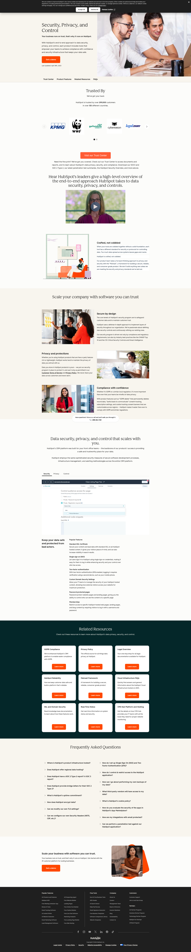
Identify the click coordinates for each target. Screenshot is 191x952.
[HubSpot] (95, 938)
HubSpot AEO (46, 900)
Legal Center (58, 945)
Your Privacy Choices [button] (131, 945)
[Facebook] (78, 932)
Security (81, 945)
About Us (112, 897)
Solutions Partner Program (137, 913)
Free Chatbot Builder (70, 910)
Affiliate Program (134, 923)
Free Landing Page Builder (71, 920)
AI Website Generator (48, 916)
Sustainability (114, 916)
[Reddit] (107, 932)
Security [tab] (47, 474)
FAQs (95, 79)
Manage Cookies (107, 9)
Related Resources (82, 79)
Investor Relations (115, 910)
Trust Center (48, 79)
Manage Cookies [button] (110, 945)
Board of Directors (115, 907)
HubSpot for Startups (135, 919)
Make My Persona (95, 907)
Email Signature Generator (97, 910)
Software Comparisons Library (98, 916)
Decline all (94, 9)
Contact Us (113, 920)
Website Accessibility (95, 945)
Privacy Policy (70, 945)
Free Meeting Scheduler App (50, 903)
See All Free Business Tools (97, 897)
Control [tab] (66, 474)
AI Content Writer (47, 913)
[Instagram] (84, 932)
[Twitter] (95, 932)
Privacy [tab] (56, 474)
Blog (111, 913)
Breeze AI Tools (46, 907)
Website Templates (95, 920)
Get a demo (51, 60)
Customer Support (134, 897)
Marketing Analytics (70, 916)
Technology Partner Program (137, 916)
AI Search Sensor (94, 903)
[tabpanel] (95, 545)
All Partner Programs (135, 910)
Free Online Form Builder (71, 907)
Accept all (81, 9)
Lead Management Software (50, 923)
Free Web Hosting (69, 923)
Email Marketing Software (49, 920)
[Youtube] (89, 932)
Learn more (59, 667)
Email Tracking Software (49, 910)
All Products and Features (49, 897)
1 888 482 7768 (96, 420)
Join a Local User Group (136, 900)
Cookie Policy (102, 5)
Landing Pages (68, 903)
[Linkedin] (101, 932)
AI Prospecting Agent (70, 897)
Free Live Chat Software (71, 913)
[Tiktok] (113, 932)
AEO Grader (93, 900)
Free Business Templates (97, 913)
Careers (112, 900)
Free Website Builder (70, 900)
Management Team (115, 903)
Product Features (64, 79)
